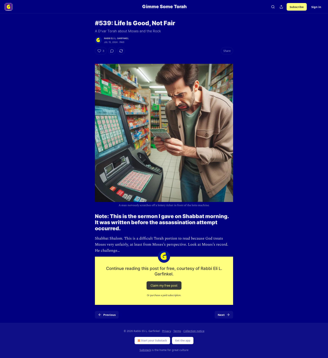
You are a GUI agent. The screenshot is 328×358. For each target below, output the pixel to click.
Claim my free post (164, 285)
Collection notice (193, 331)
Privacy (166, 331)
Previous (109, 315)
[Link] (90, 222)
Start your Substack (154, 340)
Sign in (316, 7)
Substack (145, 350)
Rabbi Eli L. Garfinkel (116, 38)
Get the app (182, 340)
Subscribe (297, 7)
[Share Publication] (281, 7)
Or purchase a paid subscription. (164, 295)
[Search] (273, 7)
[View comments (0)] (112, 51)
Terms (177, 331)
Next (221, 315)
